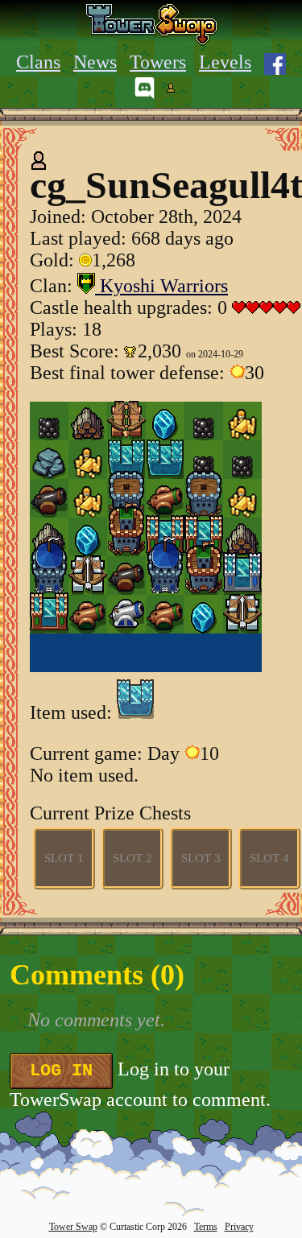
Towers (158, 62)
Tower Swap (73, 1226)
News (95, 62)
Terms (205, 1226)
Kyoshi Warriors (161, 285)
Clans (38, 62)
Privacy (239, 1226)
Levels (225, 62)
